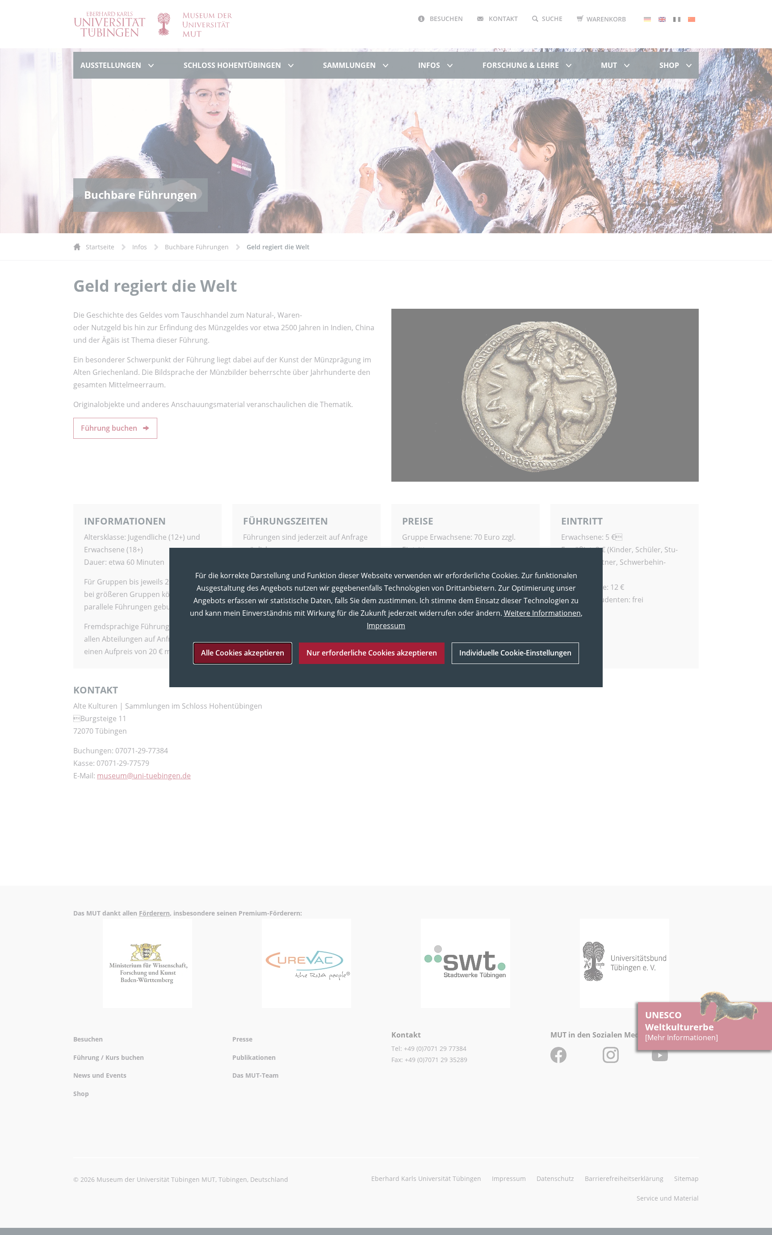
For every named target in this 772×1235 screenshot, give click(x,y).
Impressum (386, 625)
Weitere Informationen (542, 613)
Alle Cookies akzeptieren (242, 653)
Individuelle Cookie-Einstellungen (515, 653)
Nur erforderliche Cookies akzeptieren (371, 653)
